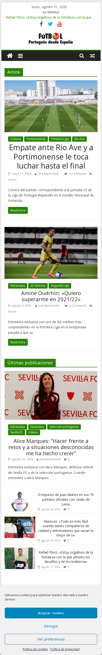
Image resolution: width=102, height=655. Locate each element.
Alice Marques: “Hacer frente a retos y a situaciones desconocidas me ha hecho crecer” (51, 447)
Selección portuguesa (64, 427)
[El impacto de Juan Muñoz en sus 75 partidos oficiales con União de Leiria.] (20, 492)
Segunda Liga (60, 286)
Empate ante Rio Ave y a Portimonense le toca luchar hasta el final (51, 156)
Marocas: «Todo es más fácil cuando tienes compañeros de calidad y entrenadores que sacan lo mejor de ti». (65, 528)
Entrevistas (17, 286)
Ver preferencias (51, 639)
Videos (33, 432)
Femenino (37, 427)
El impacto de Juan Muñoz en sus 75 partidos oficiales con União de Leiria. (66, 499)
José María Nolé (48, 174)
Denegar (51, 626)
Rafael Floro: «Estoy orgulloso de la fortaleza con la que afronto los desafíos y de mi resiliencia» (66, 557)
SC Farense (38, 286)
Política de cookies (35, 649)
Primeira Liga (60, 139)
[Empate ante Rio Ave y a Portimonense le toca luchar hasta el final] (51, 83)
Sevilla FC (16, 432)
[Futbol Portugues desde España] (10, 56)
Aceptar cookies (51, 612)
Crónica (15, 139)
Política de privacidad (64, 649)
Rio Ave (79, 139)
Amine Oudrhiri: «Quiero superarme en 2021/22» (51, 296)
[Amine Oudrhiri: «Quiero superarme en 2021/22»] (51, 229)
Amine (12, 180)
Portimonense (36, 139)
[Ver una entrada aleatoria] (92, 56)
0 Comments (77, 174)
